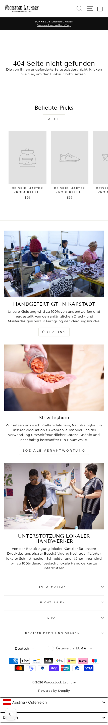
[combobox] (54, 702)
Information (52, 586)
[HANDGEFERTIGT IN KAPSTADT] (54, 264)
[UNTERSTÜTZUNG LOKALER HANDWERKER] (54, 496)
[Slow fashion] (54, 377)
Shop (52, 617)
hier (30, 74)
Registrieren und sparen (52, 633)
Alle (54, 119)
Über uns (54, 332)
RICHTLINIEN (52, 602)
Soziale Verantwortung (54, 450)
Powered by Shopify (54, 690)
